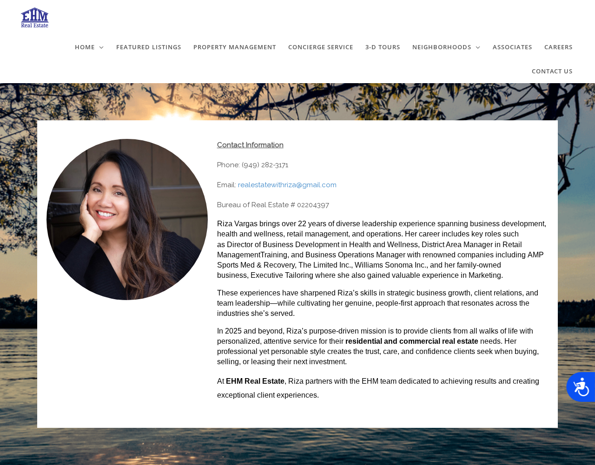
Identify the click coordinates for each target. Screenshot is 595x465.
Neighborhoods (441, 47)
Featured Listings (148, 47)
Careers (558, 47)
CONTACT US (552, 71)
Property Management (234, 47)
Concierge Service (320, 47)
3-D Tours (382, 47)
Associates (512, 47)
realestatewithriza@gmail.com (287, 185)
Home (85, 47)
